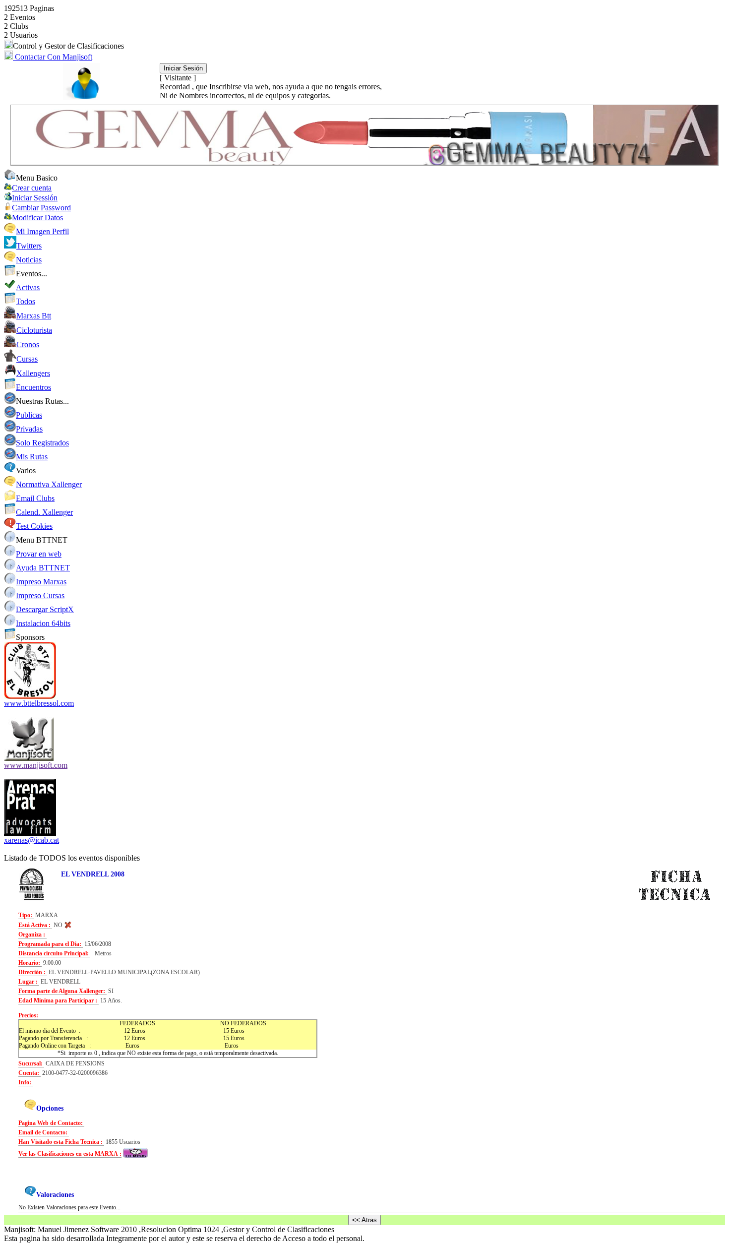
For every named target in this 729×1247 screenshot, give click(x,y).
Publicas (29, 415)
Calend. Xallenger (44, 512)
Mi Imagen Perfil (42, 231)
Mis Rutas (32, 456)
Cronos (27, 344)
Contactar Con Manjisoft (52, 57)
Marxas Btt (33, 316)
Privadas (29, 429)
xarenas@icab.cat (31, 840)
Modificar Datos (37, 217)
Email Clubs (35, 498)
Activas (28, 287)
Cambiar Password (41, 207)
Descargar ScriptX (45, 609)
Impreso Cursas (40, 595)
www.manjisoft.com (35, 765)
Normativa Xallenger (49, 484)
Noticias (29, 259)
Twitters (29, 246)
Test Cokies (34, 526)
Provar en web (38, 554)
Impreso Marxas (41, 581)
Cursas (27, 359)
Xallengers (33, 373)
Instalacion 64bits (43, 623)
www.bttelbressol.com (39, 703)
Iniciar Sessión (35, 197)
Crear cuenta (32, 188)
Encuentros (33, 387)
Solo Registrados (42, 442)
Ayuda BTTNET (43, 567)
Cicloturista (34, 330)
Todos (25, 301)
